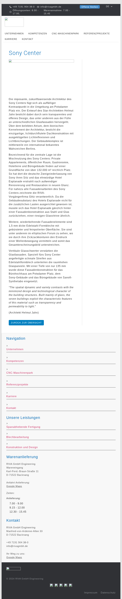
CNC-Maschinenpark (65, 33)
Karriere (11, 39)
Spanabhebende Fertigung (23, 427)
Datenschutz (108, 592)
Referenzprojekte (97, 33)
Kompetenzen (37, 33)
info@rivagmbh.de (17, 546)
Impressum (91, 592)
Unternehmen (14, 33)
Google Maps (14, 486)
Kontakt (27, 39)
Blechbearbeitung (17, 437)
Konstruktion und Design (22, 447)
